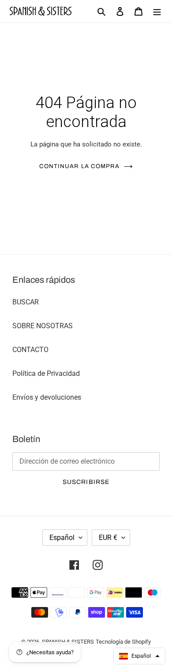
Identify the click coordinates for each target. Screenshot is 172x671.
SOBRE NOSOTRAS (42, 326)
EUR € (108, 537)
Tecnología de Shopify (123, 641)
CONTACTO (30, 349)
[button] (139, 656)
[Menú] (157, 11)
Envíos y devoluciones (46, 397)
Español (62, 537)
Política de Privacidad (46, 373)
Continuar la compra (79, 166)
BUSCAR (25, 302)
